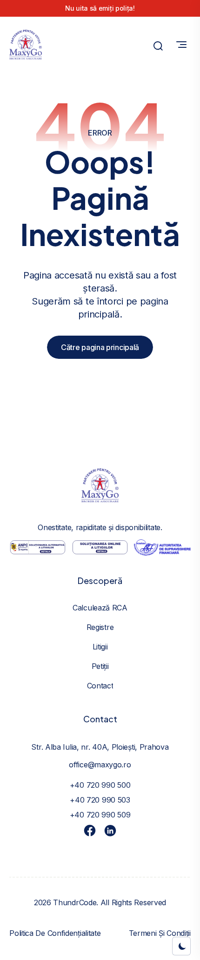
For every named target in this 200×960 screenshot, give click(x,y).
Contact (100, 685)
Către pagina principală (100, 347)
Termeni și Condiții (160, 933)
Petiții (100, 666)
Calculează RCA (100, 607)
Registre (100, 627)
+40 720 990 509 (100, 814)
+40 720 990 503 (100, 799)
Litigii (100, 646)
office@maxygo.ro (100, 764)
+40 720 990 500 (100, 785)
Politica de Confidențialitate (54, 933)
